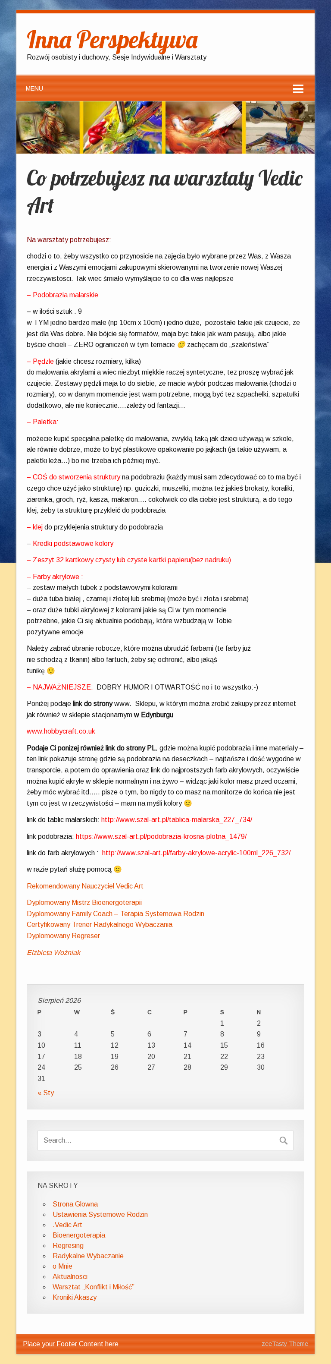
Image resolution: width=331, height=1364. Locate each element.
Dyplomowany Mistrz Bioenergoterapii (84, 902)
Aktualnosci (70, 1276)
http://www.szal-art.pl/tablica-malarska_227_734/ (176, 819)
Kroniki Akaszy (75, 1297)
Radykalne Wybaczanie (88, 1256)
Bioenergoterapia (79, 1235)
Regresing (68, 1245)
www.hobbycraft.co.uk (61, 731)
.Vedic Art (67, 1225)
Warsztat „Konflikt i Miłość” (93, 1287)
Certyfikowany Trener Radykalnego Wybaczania (99, 924)
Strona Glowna (75, 1204)
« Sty (45, 1092)
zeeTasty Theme (285, 1343)
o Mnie (62, 1266)
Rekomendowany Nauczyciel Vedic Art (85, 886)
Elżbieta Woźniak (53, 952)
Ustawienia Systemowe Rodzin (100, 1214)
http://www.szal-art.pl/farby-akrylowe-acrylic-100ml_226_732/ (196, 853)
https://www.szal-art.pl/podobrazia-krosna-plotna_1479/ (161, 836)
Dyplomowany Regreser (63, 935)
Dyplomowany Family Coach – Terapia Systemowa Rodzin (115, 913)
